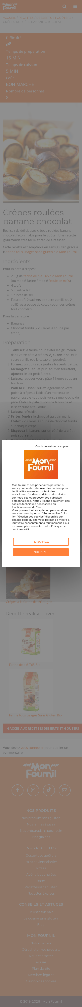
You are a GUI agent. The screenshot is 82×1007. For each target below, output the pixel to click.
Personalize (41, 541)
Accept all (41, 552)
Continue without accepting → (54, 446)
